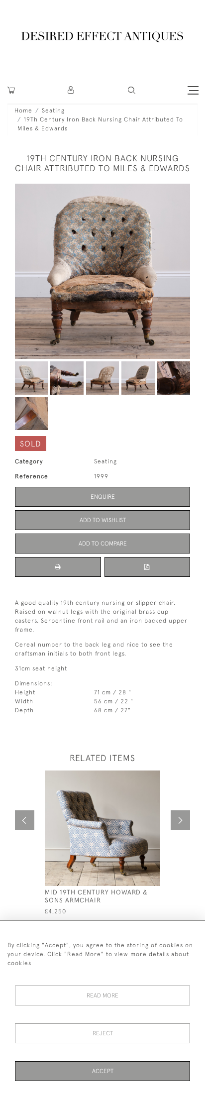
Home (23, 110)
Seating (53, 110)
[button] (71, 90)
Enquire (103, 496)
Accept (102, 1071)
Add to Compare (103, 543)
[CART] (11, 90)
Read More (102, 995)
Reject (103, 1033)
